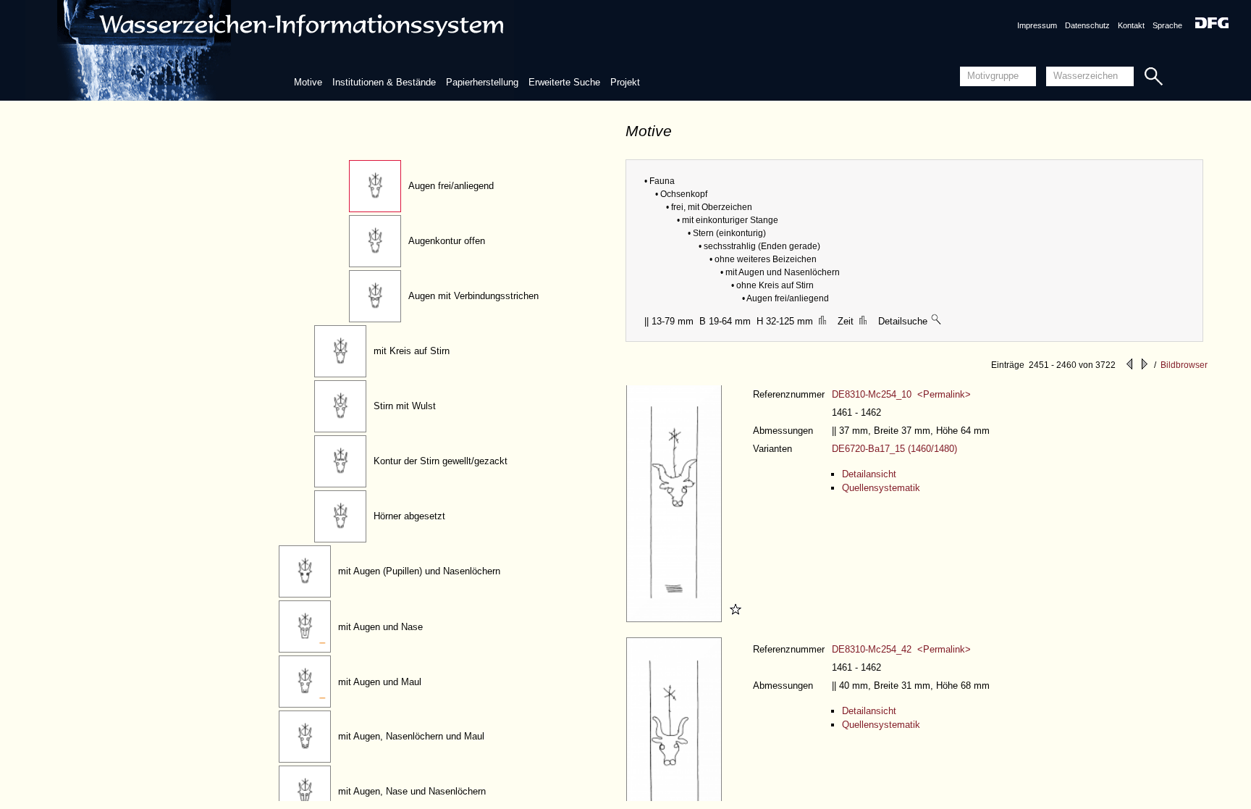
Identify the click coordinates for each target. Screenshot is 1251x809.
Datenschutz (1087, 25)
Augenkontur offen (446, 240)
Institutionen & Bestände (384, 82)
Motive (308, 82)
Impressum (1037, 25)
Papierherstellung (482, 82)
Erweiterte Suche (564, 82)
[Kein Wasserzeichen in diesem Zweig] (936, 321)
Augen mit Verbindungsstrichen (473, 295)
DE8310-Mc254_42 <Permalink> (901, 649)
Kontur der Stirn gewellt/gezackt (440, 461)
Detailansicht (869, 474)
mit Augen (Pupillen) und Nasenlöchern (419, 571)
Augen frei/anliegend (451, 185)
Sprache (1167, 25)
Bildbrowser (1184, 365)
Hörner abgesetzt (409, 516)
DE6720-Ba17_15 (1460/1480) (894, 448)
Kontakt (1131, 25)
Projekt (625, 82)
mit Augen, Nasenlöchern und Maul (411, 736)
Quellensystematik (881, 487)
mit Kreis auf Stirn (412, 350)
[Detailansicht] (675, 618)
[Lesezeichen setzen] (733, 618)
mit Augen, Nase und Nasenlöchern (412, 791)
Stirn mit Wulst (405, 406)
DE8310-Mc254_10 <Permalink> (901, 394)
